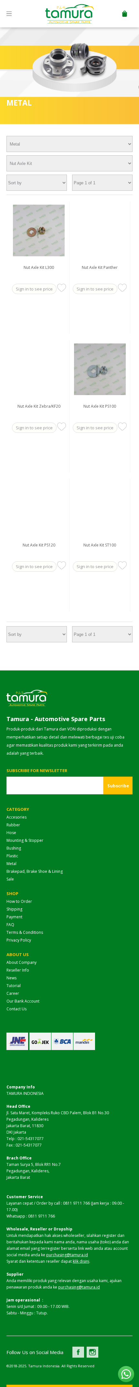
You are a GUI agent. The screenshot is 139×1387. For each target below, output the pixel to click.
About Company (21, 962)
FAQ (10, 924)
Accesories (16, 817)
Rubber (13, 825)
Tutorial (13, 985)
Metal (11, 863)
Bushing (13, 848)
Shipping (14, 909)
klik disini (81, 1261)
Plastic (12, 856)
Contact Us (16, 1009)
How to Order (19, 901)
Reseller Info (17, 970)
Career (12, 993)
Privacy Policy (18, 940)
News (11, 978)
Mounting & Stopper (24, 840)
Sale (10, 879)
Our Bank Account (22, 1001)
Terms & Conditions (24, 932)
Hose (11, 832)
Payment (14, 917)
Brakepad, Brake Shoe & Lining (34, 871)
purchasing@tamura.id (67, 1255)
